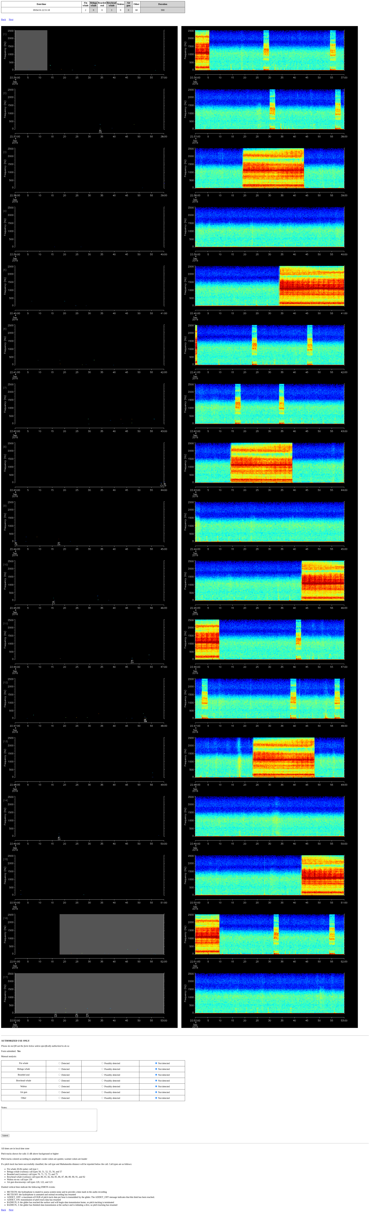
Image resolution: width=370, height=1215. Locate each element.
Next (11, 19)
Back (3, 19)
